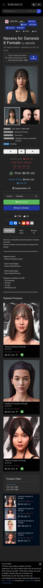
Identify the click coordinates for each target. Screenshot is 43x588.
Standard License (21, 138)
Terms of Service (8, 580)
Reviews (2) (34, 232)
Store (24, 24)
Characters (18, 135)
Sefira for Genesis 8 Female (15, 461)
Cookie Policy (29, 580)
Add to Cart (22, 202)
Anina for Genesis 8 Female (15, 347)
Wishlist (21, 28)
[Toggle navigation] (4, 5)
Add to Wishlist (22, 208)
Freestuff (11, 28)
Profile (32, 21)
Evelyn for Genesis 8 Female (26, 522)
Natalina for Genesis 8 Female (16, 404)
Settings (33, 58)
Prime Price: (16, 179)
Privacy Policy (7, 583)
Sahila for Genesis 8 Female (25, 509)
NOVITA (30, 43)
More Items (21, 232)
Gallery (33, 24)
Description (9, 230)
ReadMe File (11, 484)
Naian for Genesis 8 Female (25, 534)
